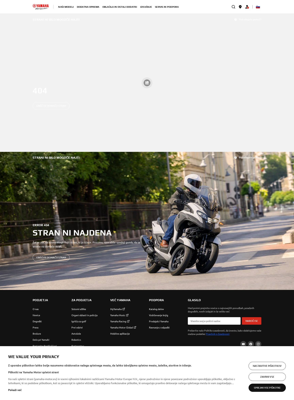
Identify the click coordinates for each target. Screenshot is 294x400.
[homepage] (41, 7)
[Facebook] (251, 344)
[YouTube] (243, 344)
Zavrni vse (267, 376)
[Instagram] (258, 344)
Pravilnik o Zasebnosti (218, 333)
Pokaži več (15, 390)
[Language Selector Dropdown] (258, 6)
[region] (147, 373)
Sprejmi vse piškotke (267, 387)
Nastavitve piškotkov (267, 365)
